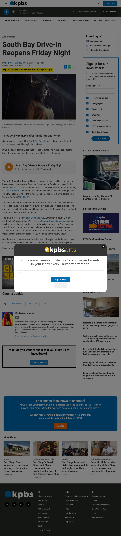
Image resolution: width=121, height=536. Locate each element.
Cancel (61, 285)
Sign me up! (60, 279)
